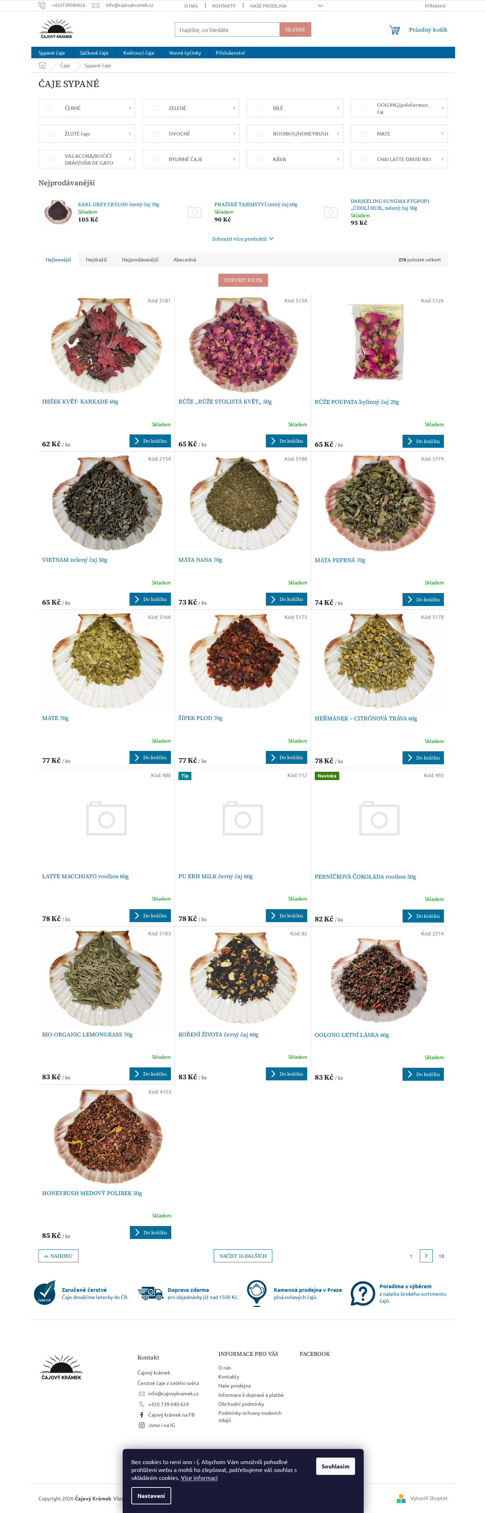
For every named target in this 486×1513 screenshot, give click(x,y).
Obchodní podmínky (241, 1403)
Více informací (199, 1477)
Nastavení (151, 1495)
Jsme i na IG (161, 1425)
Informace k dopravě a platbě (251, 1394)
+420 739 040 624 (168, 1404)
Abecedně (184, 259)
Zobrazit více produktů (239, 238)
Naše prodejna (268, 6)
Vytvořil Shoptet (429, 1497)
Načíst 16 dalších (243, 1255)
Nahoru (61, 1255)
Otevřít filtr (243, 280)
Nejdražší (96, 259)
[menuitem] (51, 52)
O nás (191, 6)
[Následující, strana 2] (426, 1255)
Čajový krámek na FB (171, 1414)
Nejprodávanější (140, 259)
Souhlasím (336, 1466)
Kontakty (224, 6)
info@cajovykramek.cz (173, 1393)
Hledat (295, 29)
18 (441, 1256)
